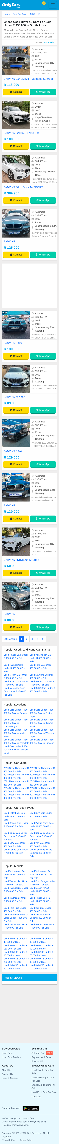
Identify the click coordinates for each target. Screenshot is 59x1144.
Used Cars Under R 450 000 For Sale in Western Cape (42, 733)
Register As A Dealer (41, 1057)
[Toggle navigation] (52, 5)
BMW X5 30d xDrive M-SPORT (23, 187)
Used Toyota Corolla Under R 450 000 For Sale (40, 901)
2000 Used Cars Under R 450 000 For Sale (42, 776)
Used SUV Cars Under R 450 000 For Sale (42, 814)
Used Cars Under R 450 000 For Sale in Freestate (16, 741)
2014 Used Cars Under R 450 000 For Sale (16, 790)
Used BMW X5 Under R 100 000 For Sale (41, 967)
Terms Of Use (8, 1140)
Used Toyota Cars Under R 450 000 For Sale (16, 656)
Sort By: (44, 42)
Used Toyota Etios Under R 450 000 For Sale (16, 926)
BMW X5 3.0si (13, 343)
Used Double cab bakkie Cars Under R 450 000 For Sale (42, 836)
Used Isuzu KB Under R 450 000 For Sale (41, 909)
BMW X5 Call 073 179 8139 (21, 133)
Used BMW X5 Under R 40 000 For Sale (15, 940)
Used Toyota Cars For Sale (42, 1071)
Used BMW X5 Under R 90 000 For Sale (15, 967)
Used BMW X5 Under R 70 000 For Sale (41, 954)
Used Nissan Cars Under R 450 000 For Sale (16, 676)
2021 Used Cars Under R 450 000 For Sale (16, 796)
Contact (17, 91)
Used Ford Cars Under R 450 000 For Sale (42, 666)
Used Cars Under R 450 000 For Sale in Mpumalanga (16, 723)
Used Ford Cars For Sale (43, 1092)
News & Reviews (10, 1078)
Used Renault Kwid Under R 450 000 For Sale (42, 926)
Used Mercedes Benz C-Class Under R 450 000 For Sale (16, 917)
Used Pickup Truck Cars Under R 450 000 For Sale (41, 826)
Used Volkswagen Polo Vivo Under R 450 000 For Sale (41, 874)
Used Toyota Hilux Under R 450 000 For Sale (16, 883)
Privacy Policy (26, 1140)
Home (7, 14)
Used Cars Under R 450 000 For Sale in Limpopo (42, 741)
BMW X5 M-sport (14, 397)
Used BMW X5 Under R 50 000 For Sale (41, 947)
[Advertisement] (29, 286)
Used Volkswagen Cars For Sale (42, 1079)
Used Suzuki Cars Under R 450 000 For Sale (16, 683)
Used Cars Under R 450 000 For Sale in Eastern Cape (41, 713)
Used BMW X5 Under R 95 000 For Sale (41, 940)
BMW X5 (9, 241)
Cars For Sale (19, 14)
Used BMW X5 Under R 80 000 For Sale (41, 960)
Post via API (37, 1061)
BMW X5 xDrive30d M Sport (21, 559)
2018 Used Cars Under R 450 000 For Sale (16, 776)
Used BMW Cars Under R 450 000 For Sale (42, 690)
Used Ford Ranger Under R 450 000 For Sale (42, 883)
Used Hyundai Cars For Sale (43, 1086)
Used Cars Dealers (11, 1057)
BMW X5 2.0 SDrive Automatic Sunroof (28, 78)
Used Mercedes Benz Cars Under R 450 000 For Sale (15, 691)
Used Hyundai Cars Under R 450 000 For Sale (14, 668)
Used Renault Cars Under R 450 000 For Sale (42, 683)
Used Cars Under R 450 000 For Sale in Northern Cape (16, 749)
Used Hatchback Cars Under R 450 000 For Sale (14, 816)
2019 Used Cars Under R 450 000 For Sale (16, 770)
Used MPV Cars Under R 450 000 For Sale (16, 844)
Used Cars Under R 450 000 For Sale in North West (16, 733)
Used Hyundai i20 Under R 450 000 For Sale (16, 889)
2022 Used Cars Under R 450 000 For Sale (16, 783)
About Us (6, 1070)
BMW (32, 14)
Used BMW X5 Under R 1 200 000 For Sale (16, 960)
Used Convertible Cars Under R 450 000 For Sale (41, 852)
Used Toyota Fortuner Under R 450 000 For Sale (40, 917)
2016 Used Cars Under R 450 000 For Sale (42, 790)
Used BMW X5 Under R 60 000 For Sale (15, 954)
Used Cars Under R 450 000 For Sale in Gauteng (16, 711)
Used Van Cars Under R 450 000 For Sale (41, 844)
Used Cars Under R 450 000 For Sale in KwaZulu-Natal (42, 723)
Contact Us (7, 1074)
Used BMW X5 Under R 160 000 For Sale (15, 947)
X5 (39, 14)
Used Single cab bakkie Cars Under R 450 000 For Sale (15, 836)
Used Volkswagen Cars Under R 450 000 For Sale (41, 658)
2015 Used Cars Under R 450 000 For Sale (42, 783)
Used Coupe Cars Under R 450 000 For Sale (16, 851)
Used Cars (7, 1053)
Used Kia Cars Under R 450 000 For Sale (41, 676)
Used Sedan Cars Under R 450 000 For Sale (16, 825)
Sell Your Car (41, 1053)
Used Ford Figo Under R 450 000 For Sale (16, 909)
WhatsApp (44, 91)
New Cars (36, 1096)
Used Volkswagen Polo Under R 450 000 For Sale (15, 874)
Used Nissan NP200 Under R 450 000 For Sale (40, 891)
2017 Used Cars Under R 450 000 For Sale (42, 770)
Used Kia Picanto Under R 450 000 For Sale (15, 899)
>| (43, 639)
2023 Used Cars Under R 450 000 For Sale (42, 796)
